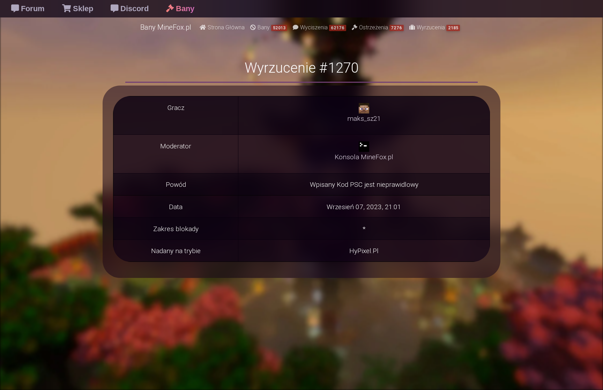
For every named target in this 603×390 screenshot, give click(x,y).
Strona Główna (226, 27)
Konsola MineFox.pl (364, 157)
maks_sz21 (364, 118)
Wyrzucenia (437, 27)
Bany (271, 27)
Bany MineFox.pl (165, 27)
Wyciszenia (322, 27)
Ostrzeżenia (380, 27)
